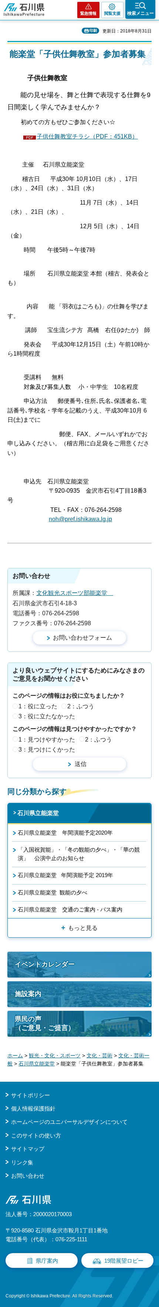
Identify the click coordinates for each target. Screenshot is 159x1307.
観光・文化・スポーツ (55, 1055)
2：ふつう (80, 706)
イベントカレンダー (45, 964)
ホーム (15, 1055)
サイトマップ (27, 1149)
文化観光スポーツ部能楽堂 (74, 593)
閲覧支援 (112, 13)
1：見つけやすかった (46, 739)
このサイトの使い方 (36, 1135)
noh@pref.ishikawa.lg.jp (80, 519)
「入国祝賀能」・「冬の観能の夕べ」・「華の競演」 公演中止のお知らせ (79, 853)
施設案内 (28, 994)
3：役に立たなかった (46, 716)
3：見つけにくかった (46, 749)
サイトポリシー (30, 1095)
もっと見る (83, 928)
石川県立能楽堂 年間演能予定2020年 (65, 832)
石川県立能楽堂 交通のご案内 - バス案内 (70, 909)
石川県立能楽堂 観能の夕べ (52, 892)
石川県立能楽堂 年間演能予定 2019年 (65, 875)
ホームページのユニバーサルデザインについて (69, 1122)
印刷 (93, 30)
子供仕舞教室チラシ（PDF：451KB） (87, 136)
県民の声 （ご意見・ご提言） (45, 1023)
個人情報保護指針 (33, 1108)
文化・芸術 (99, 1055)
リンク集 (22, 1162)
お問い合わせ (27, 1176)
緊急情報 (88, 13)
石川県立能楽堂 (38, 813)
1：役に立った (37, 706)
